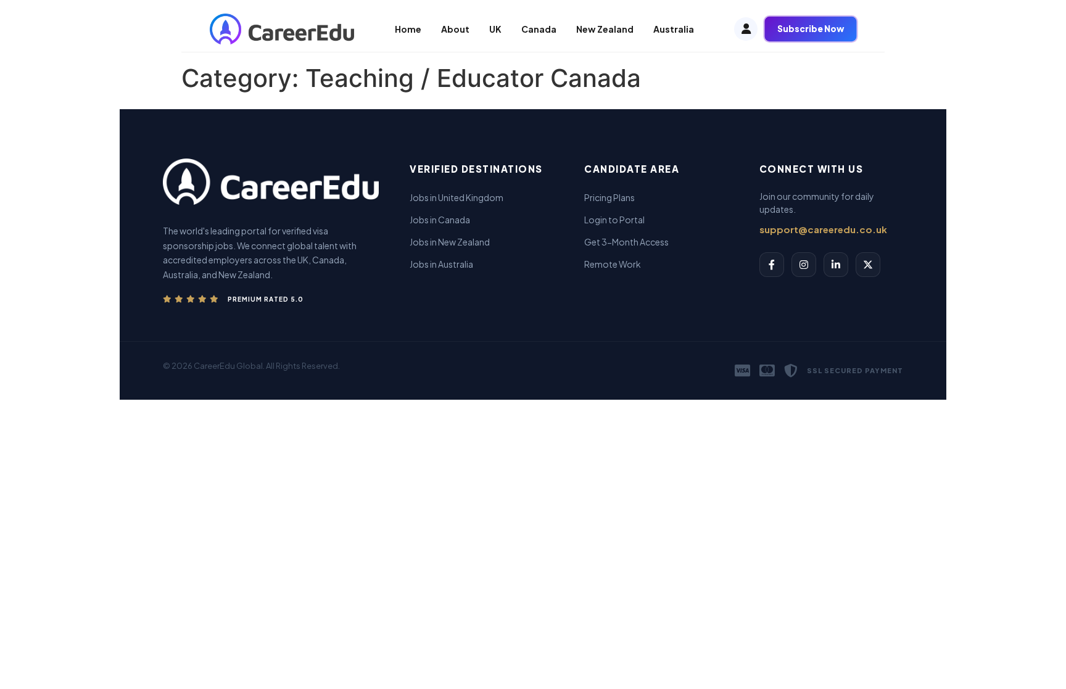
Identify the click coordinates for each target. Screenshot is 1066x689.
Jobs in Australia (441, 264)
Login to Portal (614, 219)
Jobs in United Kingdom (456, 197)
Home (408, 29)
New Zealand (605, 29)
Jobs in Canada (440, 219)
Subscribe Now (811, 28)
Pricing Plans (609, 197)
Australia (673, 29)
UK (495, 29)
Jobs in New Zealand (450, 241)
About (455, 29)
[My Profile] (746, 29)
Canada (538, 29)
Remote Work (612, 264)
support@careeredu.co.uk (823, 229)
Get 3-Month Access (626, 241)
